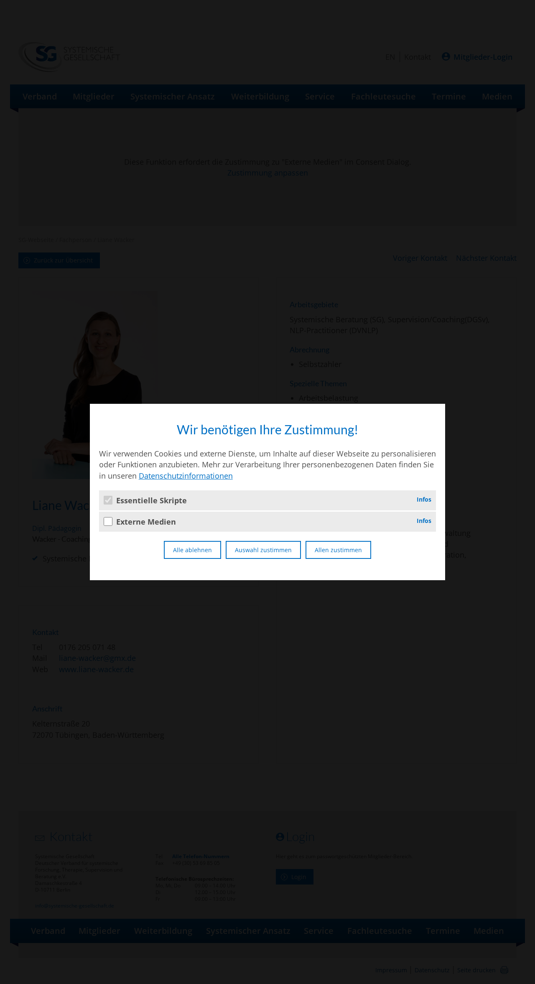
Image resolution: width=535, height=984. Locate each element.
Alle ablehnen (192, 550)
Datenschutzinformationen (186, 476)
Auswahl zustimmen (263, 550)
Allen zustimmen (338, 550)
